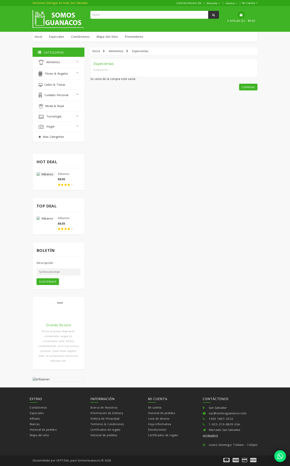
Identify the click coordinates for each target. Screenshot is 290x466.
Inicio (38, 36)
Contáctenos (80, 36)
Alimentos (53, 62)
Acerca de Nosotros (104, 407)
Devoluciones (157, 429)
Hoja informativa (159, 424)
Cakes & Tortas (54, 84)
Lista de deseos (159, 418)
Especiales (56, 36)
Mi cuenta (155, 407)
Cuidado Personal (56, 95)
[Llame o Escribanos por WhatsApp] (280, 456)
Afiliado (35, 418)
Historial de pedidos (43, 429)
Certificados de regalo (105, 429)
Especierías (140, 51)
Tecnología (53, 116)
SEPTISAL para (66, 460)
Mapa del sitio (107, 36)
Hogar (50, 126)
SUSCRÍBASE (47, 281)
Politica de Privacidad (105, 418)
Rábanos (64, 174)
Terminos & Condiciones (107, 424)
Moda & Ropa (54, 106)
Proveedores (134, 36)
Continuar (248, 87)
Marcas (35, 424)
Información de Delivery (106, 413)
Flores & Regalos (56, 73)
